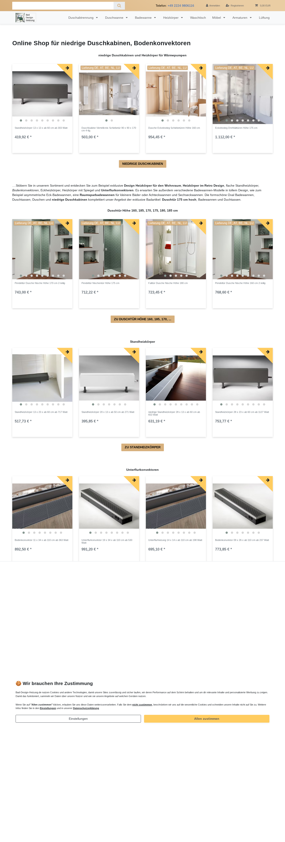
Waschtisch (198, 17)
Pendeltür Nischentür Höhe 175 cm (100, 283)
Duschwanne (114, 17)
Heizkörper (171, 17)
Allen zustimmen (206, 718)
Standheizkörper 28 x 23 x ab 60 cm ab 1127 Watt (242, 412)
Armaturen (240, 17)
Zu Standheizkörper (143, 447)
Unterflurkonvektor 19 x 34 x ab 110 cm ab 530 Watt (106, 541)
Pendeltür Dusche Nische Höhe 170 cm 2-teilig (40, 283)
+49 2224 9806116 (181, 5)
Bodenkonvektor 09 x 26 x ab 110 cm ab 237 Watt (242, 540)
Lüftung (264, 17)
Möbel (217, 17)
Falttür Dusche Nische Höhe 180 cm (168, 283)
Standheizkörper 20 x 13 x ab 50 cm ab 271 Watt (107, 412)
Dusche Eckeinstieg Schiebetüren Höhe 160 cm (174, 127)
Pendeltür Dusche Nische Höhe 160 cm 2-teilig (240, 283)
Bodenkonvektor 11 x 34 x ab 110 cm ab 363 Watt (41, 540)
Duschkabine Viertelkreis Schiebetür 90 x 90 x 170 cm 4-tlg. (108, 129)
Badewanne (144, 17)
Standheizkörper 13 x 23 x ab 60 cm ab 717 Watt (41, 412)
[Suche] (119, 6)
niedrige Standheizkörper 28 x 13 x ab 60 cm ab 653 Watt (174, 413)
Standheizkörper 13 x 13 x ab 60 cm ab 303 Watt (41, 127)
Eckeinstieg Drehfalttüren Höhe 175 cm (236, 127)
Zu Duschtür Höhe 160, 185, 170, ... (142, 319)
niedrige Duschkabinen (142, 163)
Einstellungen (78, 718)
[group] (42, 94)
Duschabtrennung (81, 17)
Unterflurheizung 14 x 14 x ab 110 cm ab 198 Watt (175, 540)
